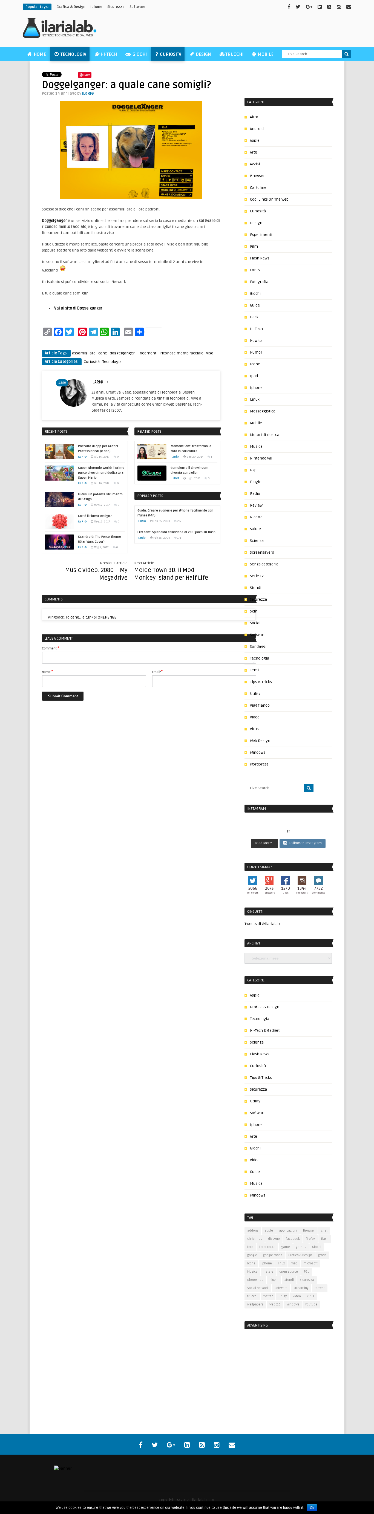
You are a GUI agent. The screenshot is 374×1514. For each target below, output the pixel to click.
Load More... (264, 843)
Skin (253, 611)
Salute (255, 529)
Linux (255, 399)
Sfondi (255, 587)
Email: (157, 671)
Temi (254, 670)
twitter (268, 1296)
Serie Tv (257, 576)
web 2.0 (275, 1304)
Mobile (265, 54)
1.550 (62, 383)
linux (281, 1263)
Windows (257, 752)
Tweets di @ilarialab (262, 923)
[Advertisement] (251, 30)
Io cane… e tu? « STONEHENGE (91, 617)
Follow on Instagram (305, 843)
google (252, 1255)
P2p (253, 470)
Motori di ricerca (264, 434)
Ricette (256, 517)
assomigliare (84, 353)
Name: (47, 671)
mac (294, 1263)
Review (256, 505)
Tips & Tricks (261, 682)
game (285, 1247)
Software (137, 7)
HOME (39, 54)
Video (255, 717)
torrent (320, 1288)
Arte (253, 152)
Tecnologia (72, 54)
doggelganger (122, 353)
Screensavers (262, 552)
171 (179, 537)
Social (255, 623)
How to (256, 340)
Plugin (255, 481)
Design (203, 54)
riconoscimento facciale (181, 353)
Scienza (257, 540)
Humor (256, 352)
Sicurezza (116, 7)
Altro (254, 117)
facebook (293, 1239)
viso (209, 353)
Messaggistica (262, 411)
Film (254, 246)
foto (250, 1247)
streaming (301, 1288)
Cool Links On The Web (269, 199)
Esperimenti (261, 234)
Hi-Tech (108, 54)
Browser (257, 176)
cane (102, 353)
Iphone (256, 387)
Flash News (259, 258)
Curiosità (170, 54)
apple (268, 1230)
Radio (255, 493)
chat (324, 1230)
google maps (272, 1255)
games (301, 1247)
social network (258, 1288)
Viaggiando (260, 705)
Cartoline (258, 187)
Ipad (254, 376)
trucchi (252, 1296)
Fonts (255, 270)
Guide (255, 305)
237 (179, 521)
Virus (254, 729)
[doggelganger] (131, 197)
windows (293, 1304)
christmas (254, 1239)
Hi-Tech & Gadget (265, 1030)
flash (325, 1239)
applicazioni (288, 1230)
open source (288, 1271)
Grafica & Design (264, 1007)
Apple (255, 140)
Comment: (50, 648)
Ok (312, 1508)
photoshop (255, 1280)
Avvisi (255, 164)
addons (252, 1230)
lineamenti (147, 353)
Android (257, 128)
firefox (310, 1239)
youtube (311, 1304)
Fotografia (259, 281)
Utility (255, 693)
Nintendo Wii (261, 458)
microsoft (310, 1263)
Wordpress (259, 764)
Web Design (260, 740)
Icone (255, 364)
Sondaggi (258, 646)
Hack (254, 317)
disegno (274, 1239)
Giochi (139, 54)
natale (268, 1271)
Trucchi (234, 54)
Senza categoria (264, 564)
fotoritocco (267, 1247)
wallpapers (255, 1304)
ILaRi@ (88, 93)
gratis (322, 1255)
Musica (256, 446)
